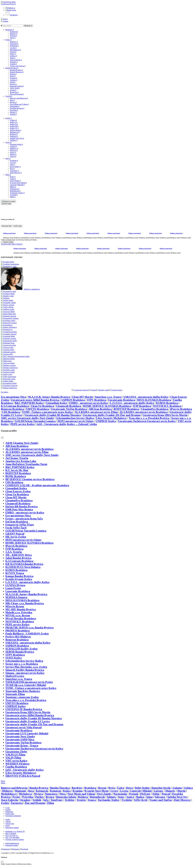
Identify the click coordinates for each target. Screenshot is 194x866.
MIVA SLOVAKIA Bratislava (154, 399)
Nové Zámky (15, 167)
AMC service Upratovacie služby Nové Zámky (27, 418)
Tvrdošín (14, 195)
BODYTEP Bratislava (126, 409)
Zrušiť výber (18, 226)
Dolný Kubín (15, 181)
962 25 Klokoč (10, 833)
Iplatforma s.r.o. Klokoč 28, (15, 831)
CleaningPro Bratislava (154, 409)
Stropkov (14, 62)
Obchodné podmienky (13, 816)
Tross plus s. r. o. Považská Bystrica (149, 418)
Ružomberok (15, 191)
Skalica (13, 154)
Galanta (13, 146)
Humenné (14, 44)
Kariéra (8, 810)
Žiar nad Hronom (17, 94)
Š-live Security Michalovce (111, 418)
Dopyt (5, 19)
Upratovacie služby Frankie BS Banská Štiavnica (52, 415)
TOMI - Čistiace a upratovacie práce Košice (47, 412)
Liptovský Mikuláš (17, 185)
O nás (7, 808)
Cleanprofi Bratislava (68, 405)
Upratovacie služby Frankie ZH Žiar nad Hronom (112, 415)
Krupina (13, 78)
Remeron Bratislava (12, 409)
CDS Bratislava (11, 412)
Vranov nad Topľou (17, 66)
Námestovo (14, 189)
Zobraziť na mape (9, 201)
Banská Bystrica (11, 68)
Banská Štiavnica (16, 72)
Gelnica (13, 120)
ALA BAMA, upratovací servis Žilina (96, 412)
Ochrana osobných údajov (14, 839)
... (86, 424)
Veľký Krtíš (15, 88)
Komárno (14, 160)
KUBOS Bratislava (167, 402)
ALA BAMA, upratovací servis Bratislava (144, 412)
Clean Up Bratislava (42, 405)
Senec (12, 38)
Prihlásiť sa (11, 8)
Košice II (14, 124)
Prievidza (14, 110)
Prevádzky (4, 392)
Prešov (8, 40)
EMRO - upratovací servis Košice (88, 402)
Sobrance (14, 136)
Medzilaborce (15, 50)
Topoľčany (14, 171)
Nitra (7, 158)
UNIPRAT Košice (106, 421)
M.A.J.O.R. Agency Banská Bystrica (49, 396)
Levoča (13, 48)
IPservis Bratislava (181, 409)
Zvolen (13, 90)
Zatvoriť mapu (6, 204)
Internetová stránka (12, 828)
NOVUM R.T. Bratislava (167, 405)
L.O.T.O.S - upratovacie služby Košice (132, 402)
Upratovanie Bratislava (121, 399)
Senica (13, 152)
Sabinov (13, 56)
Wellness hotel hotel (9, 233)
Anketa (5, 21)
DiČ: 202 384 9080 (12, 837)
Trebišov (13, 140)
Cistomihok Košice (56, 402)
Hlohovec (14, 148)
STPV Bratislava (96, 399)
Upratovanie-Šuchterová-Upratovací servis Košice (147, 421)
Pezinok (13, 36)
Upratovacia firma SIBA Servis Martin (164, 415)
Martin (13, 187)
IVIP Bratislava (142, 405)
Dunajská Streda (16, 144)
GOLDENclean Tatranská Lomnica (35, 421)
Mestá (3, 783)
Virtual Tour (9, 824)
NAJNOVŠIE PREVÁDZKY (12, 244)
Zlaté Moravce (16, 173)
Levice (13, 163)
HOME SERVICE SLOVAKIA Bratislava (107, 405)
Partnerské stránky (11, 845)
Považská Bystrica (17, 108)
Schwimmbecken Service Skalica (75, 418)
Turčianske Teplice (17, 193)
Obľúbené (14, 15)
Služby (7, 819)
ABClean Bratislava (100, 409)
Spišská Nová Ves (17, 138)
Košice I (13, 122)
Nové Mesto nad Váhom (19, 104)
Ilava (12, 100)
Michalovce (15, 132)
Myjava (13, 102)
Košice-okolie (15, 130)
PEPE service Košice (23, 424)
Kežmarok (14, 46)
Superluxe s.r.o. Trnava (108, 396)
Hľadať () (29, 26)
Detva (12, 76)
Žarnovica (14, 92)
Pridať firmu (11, 10)
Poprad (13, 52)
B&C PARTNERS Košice (29, 402)
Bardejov (14, 42)
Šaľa (12, 169)
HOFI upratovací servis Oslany (76, 421)
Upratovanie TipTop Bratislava (69, 409)
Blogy (3, 781)
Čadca (13, 179)
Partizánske (14, 106)
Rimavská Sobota (17, 86)
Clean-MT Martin (82, 396)
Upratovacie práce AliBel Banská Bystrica (35, 399)
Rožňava (14, 134)
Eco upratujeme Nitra (13, 396)
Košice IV (14, 128)
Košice (8, 118)
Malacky (13, 34)
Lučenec (13, 80)
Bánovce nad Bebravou (19, 98)
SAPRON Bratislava (73, 399)
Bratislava (9, 30)
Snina (12, 58)
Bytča (12, 177)
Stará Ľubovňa (16, 60)
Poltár (12, 82)
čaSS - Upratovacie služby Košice (56, 424)
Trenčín (8, 96)
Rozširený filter (7, 226)
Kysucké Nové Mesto (18, 183)
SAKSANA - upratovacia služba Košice (145, 396)
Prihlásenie (9, 812)
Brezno (13, 74)
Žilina (8, 175)
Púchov (13, 112)
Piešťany (14, 150)
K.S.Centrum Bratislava (15, 405)
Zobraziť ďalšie (8, 242)
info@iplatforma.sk (12, 843)
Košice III (14, 126)
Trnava (8, 142)
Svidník (13, 64)
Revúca (13, 84)
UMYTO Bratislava (37, 409)
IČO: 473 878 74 (11, 835)
